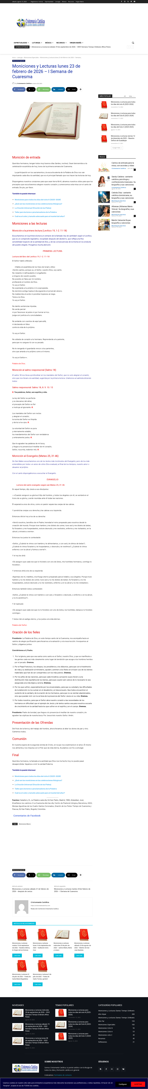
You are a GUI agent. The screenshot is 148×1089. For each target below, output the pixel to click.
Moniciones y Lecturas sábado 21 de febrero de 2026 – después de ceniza (30, 890)
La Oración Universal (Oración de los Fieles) (33, 208)
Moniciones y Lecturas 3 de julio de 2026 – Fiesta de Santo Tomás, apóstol (42, 976)
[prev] (128, 47)
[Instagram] (124, 1)
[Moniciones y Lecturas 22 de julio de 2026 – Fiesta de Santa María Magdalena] (21, 966)
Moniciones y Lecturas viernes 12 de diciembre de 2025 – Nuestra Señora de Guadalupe (123, 138)
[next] (132, 47)
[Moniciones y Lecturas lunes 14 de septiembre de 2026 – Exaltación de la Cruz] (42, 934)
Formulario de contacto (63, 1075)
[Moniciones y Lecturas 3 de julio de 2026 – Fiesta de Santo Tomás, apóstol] (42, 966)
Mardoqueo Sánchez (119, 201)
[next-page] (17, 990)
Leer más (17, 955)
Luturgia (20, 57)
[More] (80, 89)
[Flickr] (112, 1069)
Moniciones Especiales (31, 57)
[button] (133, 43)
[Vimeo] (131, 1)
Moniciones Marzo (25, 824)
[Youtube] (134, 1)
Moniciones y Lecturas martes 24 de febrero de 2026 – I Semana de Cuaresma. (72, 890)
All (125, 96)
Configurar (123, 1084)
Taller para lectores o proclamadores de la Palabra (36, 212)
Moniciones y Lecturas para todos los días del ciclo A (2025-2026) (79, 1012)
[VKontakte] (123, 1069)
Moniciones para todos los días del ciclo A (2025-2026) (38, 200)
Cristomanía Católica (24, 83)
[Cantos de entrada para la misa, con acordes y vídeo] (104, 167)
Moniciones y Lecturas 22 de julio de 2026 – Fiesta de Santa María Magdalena (21, 976)
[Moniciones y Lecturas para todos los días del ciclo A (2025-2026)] (103, 105)
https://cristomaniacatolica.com (40, 905)
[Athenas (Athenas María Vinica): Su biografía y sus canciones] (104, 211)
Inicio (14, 57)
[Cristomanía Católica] (13, 83)
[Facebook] (121, 1)
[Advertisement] (92, 22)
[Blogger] (100, 1069)
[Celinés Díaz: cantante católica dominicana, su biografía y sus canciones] (104, 197)
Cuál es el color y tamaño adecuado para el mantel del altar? (40, 216)
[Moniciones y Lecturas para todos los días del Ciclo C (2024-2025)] (103, 127)
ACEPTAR (138, 1084)
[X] (128, 1)
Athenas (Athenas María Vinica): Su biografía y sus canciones (123, 209)
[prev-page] (13, 990)
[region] (74, 1083)
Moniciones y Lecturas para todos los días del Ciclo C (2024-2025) (79, 1036)
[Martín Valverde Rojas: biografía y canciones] (104, 224)
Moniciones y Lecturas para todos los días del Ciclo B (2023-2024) (79, 1024)
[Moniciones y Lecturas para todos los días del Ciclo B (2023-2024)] (103, 116)
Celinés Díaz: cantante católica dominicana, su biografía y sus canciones (123, 195)
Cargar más (116, 148)
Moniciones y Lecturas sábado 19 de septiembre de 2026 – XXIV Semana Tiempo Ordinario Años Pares (70, 47)
